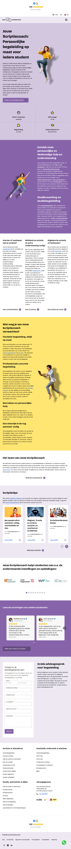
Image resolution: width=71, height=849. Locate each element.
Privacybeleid (36, 839)
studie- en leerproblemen (59, 218)
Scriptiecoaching (8, 756)
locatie (21, 353)
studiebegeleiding (47, 205)
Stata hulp (39, 759)
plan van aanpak (58, 180)
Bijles (38, 771)
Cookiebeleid (45, 839)
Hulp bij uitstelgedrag (9, 802)
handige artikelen (15, 498)
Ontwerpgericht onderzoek (44, 765)
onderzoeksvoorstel (44, 180)
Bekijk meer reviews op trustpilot (15, 649)
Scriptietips (10, 839)
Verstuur (9, 731)
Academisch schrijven (43, 762)
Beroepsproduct (41, 768)
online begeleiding (9, 353)
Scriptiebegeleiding (8, 753)
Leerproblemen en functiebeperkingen (14, 808)
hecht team (6, 470)
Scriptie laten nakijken (9, 771)
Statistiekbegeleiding (42, 753)
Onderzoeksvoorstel (9, 765)
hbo (56, 165)
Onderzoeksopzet (8, 768)
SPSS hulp (39, 756)
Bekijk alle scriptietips (34, 550)
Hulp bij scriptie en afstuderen (12, 759)
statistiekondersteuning (51, 169)
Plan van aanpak (8, 762)
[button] (6, 627)
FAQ (3, 839)
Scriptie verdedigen (8, 777)
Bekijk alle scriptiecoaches (34, 478)
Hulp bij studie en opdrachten (11, 786)
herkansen (58, 251)
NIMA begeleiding (8, 799)
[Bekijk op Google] (10, 620)
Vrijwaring (54, 839)
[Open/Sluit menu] (66, 20)
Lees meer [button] (12, 637)
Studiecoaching (7, 789)
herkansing (58, 182)
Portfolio (5, 796)
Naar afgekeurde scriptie (55, 309)
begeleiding (7, 249)
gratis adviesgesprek (12, 502)
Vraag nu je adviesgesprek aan (14, 100)
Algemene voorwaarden (22, 839)
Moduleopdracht (8, 792)
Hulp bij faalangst (8, 805)
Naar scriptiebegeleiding (10, 309)
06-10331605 (43, 794)
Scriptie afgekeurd (8, 774)
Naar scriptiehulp (30, 309)
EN (68, 15)
